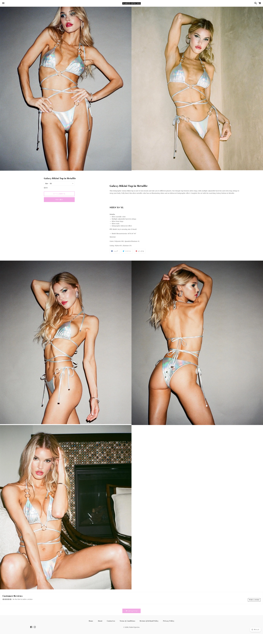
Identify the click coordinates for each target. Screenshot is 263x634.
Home (91, 621)
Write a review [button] (254, 600)
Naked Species (134, 627)
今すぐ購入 (59, 199)
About (100, 621)
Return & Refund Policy (149, 621)
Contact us (111, 621)
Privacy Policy (168, 621)
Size (46, 183)
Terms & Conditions (127, 621)
